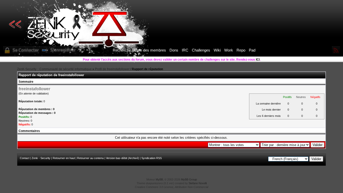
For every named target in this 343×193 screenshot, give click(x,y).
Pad (252, 50)
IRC (185, 50)
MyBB (159, 179)
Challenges (201, 50)
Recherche (122, 50)
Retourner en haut (64, 158)
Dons (173, 50)
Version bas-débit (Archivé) (122, 158)
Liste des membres (150, 50)
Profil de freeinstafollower (112, 69)
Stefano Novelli (198, 183)
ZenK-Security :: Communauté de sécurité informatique (54, 69)
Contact (24, 158)
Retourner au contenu (90, 158)
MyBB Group (189, 179)
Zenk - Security (41, 158)
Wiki (217, 50)
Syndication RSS (151, 158)
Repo (241, 50)
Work (228, 50)
